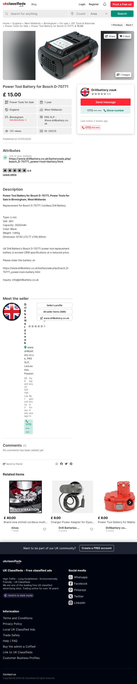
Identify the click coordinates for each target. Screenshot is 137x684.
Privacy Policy (12, 624)
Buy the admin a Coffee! (19, 646)
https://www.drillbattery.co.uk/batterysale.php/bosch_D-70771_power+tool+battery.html (40, 160)
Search (122, 13)
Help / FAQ (10, 641)
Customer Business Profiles (21, 658)
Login (82, 4)
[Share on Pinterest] (71, 463)
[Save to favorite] (44, 529)
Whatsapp (81, 577)
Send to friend (14, 463)
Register (94, 4)
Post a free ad (122, 4)
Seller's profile (54, 305)
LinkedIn (79, 603)
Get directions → (18, 120)
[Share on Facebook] (61, 463)
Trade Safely (11, 635)
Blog (34, 4)
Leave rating (9, 174)
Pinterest (80, 590)
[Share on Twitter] (66, 463)
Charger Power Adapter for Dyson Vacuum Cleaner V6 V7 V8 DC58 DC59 (72, 522)
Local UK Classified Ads (19, 629)
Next (129, 24)
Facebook (80, 583)
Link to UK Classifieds (17, 652)
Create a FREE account (97, 548)
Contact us (9, 674)
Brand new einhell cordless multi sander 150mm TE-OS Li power (25, 522)
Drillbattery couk (25, 323)
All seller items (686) (54, 311)
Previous (117, 24)
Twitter (78, 596)
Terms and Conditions (17, 618)
